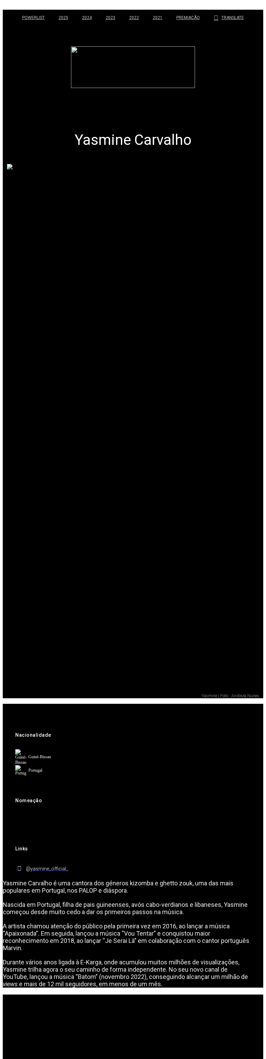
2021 (157, 17)
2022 (134, 17)
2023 (110, 17)
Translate (232, 17)
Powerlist (33, 17)
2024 (87, 17)
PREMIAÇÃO (188, 17)
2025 (63, 17)
